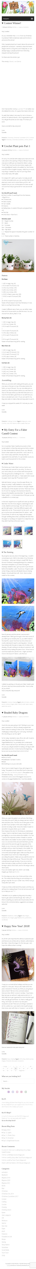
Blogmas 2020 (6, 1180)
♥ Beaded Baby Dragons (15, 712)
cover (29, 421)
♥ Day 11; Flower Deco (8, 1135)
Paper (3, 1228)
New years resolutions (18, 1061)
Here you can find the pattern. (13, 772)
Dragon (12, 704)
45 (19, 1068)
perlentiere (28, 918)
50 (7, 1070)
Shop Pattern (6, 1244)
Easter (3, 1212)
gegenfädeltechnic (20, 918)
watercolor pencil (6, 706)
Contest (32, 137)
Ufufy (3, 1255)
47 (27, 1068)
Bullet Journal (29, 1059)
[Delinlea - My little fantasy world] (18, 12)
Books (3, 1185)
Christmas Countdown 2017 (21, 137)
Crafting (10, 421)
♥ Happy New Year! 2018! (16, 926)
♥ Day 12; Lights (6, 1132)
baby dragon (25, 916)
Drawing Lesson (6, 1210)
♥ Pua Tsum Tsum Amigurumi (17, 1160)
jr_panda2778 (21, 109)
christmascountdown (18, 139)
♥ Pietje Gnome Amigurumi (16, 1155)
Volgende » (22, 1070)
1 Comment (22, 437)
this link (17, 872)
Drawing (14, 702)
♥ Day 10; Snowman (8, 1138)
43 (11, 1068)
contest (18, 36)
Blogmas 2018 (6, 1177)
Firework (8, 1061)
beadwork (4, 918)
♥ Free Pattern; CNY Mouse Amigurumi (18, 1163)
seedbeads (5, 920)
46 (23, 1068)
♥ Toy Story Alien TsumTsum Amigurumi (20, 1157)
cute (8, 423)
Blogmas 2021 (6, 1183)
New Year (4, 1226)
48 (31, 1068)
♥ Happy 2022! (6, 1130)
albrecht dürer (25, 702)
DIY (9, 918)
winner (31, 139)
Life (3, 1218)
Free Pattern (13, 423)
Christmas (10, 137)
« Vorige (5, 1066)
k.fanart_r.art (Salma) (15, 61)
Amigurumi (24, 421)
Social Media (5, 1250)
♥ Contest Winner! (11, 23)
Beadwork (10, 916)
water (31, 704)
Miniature (4, 1220)
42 (7, 1068)
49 (3, 1070)
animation (5, 1172)
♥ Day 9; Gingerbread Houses (10, 1140)
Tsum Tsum (5, 1252)
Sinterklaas (5, 1247)
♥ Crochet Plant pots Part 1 (16, 146)
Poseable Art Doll (7, 1236)
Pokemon (4, 1234)
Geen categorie (6, 1215)
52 (15, 1070)
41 (3, 1068)
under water (25, 704)
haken (19, 423)
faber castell (18, 704)
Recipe (4, 1239)
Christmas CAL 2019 (8, 1193)
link (11, 448)
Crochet (14, 421)
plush (3, 1231)
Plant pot (27, 423)
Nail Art (4, 1223)
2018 (21, 1059)
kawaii (22, 423)
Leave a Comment (24, 27)
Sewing (4, 1242)
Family (8, 1265)
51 (11, 1070)
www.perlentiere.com (20, 774)
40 (30, 1066)
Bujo (9, 1059)
